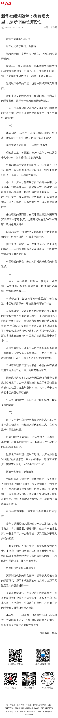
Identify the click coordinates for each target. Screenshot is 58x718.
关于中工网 (10, 705)
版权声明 (20, 705)
